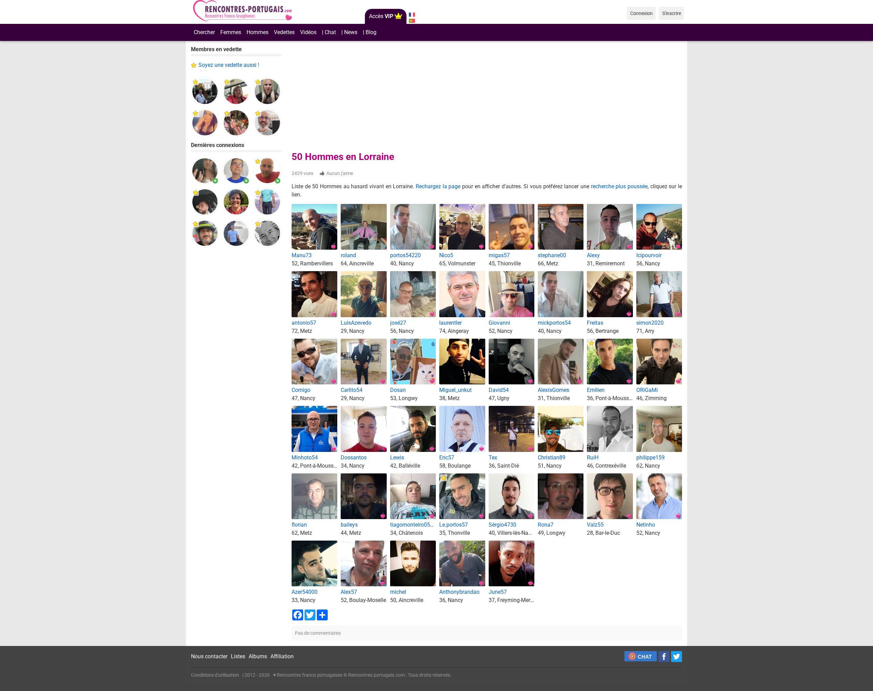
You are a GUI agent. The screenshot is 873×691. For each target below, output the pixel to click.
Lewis (397, 457)
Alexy (593, 255)
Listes (238, 656)
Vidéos (308, 32)
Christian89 (551, 457)
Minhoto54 (305, 457)
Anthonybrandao (459, 592)
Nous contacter (209, 656)
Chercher (204, 32)
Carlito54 (351, 390)
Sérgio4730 (502, 524)
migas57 (499, 255)
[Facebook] (664, 656)
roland (348, 255)
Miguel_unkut (455, 390)
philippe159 (650, 457)
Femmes (230, 32)
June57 (498, 592)
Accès (381, 16)
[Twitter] (676, 656)
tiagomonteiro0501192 (417, 524)
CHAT (645, 657)
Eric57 (446, 457)
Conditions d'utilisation (215, 675)
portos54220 (405, 255)
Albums (258, 656)
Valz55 (595, 524)
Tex (493, 457)
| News (349, 32)
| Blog (369, 32)
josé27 (398, 323)
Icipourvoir (649, 255)
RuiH (592, 457)
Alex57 (349, 592)
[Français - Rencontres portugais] (411, 15)
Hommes (257, 32)
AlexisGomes (553, 390)
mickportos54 (554, 323)
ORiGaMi (647, 390)
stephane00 (552, 255)
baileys (349, 524)
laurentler (450, 323)
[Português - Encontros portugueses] (411, 21)
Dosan (398, 390)
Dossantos (354, 457)
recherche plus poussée (619, 186)
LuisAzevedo (356, 323)
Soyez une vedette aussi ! (228, 65)
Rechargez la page (438, 186)
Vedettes (284, 32)
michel (398, 592)
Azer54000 (304, 592)
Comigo (301, 390)
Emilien (596, 390)
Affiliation (282, 656)
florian (299, 524)
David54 (499, 390)
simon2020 (650, 323)
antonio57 (304, 323)
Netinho (645, 524)
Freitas (595, 323)
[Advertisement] (236, 358)
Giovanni (499, 323)
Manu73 (302, 255)
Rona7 (545, 524)
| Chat (329, 32)
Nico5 (446, 255)
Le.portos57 (453, 524)
